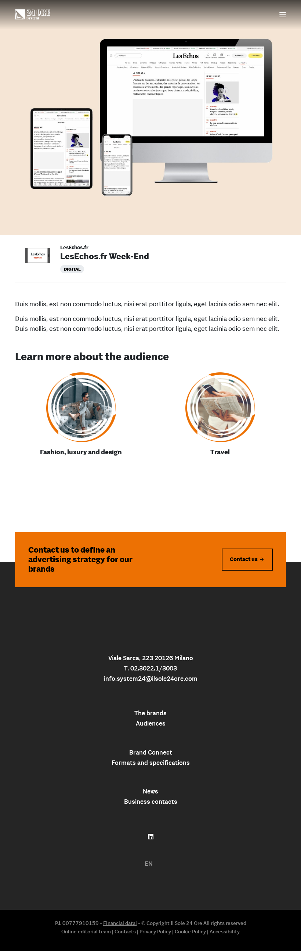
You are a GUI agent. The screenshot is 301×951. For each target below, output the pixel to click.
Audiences (151, 723)
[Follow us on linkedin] (151, 837)
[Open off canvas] (282, 14)
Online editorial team (86, 931)
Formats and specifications (151, 763)
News (150, 791)
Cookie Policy (190, 931)
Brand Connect (150, 752)
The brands (150, 713)
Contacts (125, 931)
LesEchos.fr (74, 247)
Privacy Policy (155, 931)
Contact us (244, 559)
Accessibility (225, 931)
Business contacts (150, 802)
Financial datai (120, 923)
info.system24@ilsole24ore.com (150, 679)
